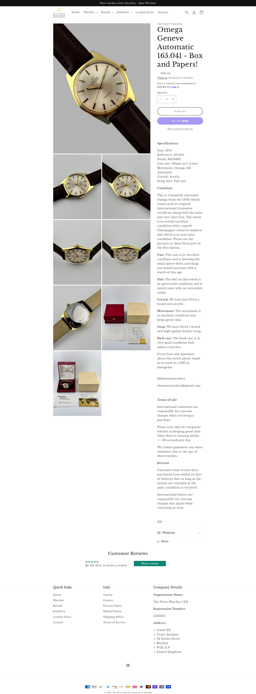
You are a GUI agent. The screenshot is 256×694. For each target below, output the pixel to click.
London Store (62, 616)
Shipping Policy (113, 616)
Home (57, 594)
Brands (57, 605)
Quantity (162, 92)
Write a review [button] (150, 563)
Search (107, 594)
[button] (90, 12)
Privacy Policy (112, 605)
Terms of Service (114, 622)
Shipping (162, 78)
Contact (58, 622)
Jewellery (59, 611)
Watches (58, 600)
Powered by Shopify (142, 693)
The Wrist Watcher (122, 693)
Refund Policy (112, 611)
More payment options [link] (180, 128)
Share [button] (165, 541)
